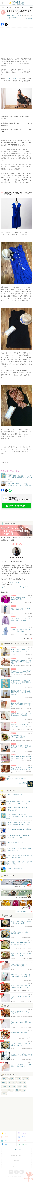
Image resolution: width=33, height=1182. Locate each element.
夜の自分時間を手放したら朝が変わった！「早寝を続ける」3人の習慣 (18, 836)
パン (11, 1090)
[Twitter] (6, 25)
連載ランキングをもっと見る (23, 911)
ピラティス (22, 1082)
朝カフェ (24, 1137)
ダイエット (12, 1082)
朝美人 (6, 1140)
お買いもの (24, 1144)
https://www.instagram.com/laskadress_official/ (14, 587)
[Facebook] (2, 25)
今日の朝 (24, 1133)
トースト (5, 1090)
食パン (4, 1082)
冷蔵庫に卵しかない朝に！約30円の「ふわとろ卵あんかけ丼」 (18, 809)
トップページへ (16, 1150)
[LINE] (10, 491)
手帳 (17, 1090)
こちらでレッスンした (13, 78)
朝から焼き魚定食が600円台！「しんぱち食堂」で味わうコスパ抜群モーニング (19, 802)
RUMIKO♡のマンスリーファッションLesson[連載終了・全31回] (14, 17)
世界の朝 (7, 1144)
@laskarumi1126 (14, 582)
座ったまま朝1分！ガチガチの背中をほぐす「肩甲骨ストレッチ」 (19, 850)
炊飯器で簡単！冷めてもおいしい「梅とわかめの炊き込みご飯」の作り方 (17, 856)
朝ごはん (5, 1079)
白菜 (19, 1086)
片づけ (4, 1094)
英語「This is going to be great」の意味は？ (19, 829)
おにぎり (25, 1079)
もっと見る (27, 638)
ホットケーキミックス (8, 1086)
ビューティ (24, 1140)
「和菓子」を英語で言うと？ (14, 794)
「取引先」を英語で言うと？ (14, 842)
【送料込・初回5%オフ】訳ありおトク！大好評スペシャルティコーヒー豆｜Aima (18, 823)
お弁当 (18, 1079)
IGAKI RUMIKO (29, 18)
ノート (23, 1090)
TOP (6, 1133)
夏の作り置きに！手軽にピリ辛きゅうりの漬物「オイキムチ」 (19, 863)
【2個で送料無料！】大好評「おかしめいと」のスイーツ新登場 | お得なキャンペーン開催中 (19, 816)
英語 (11, 1079)
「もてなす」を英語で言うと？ (15, 868)
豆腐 (25, 1086)
